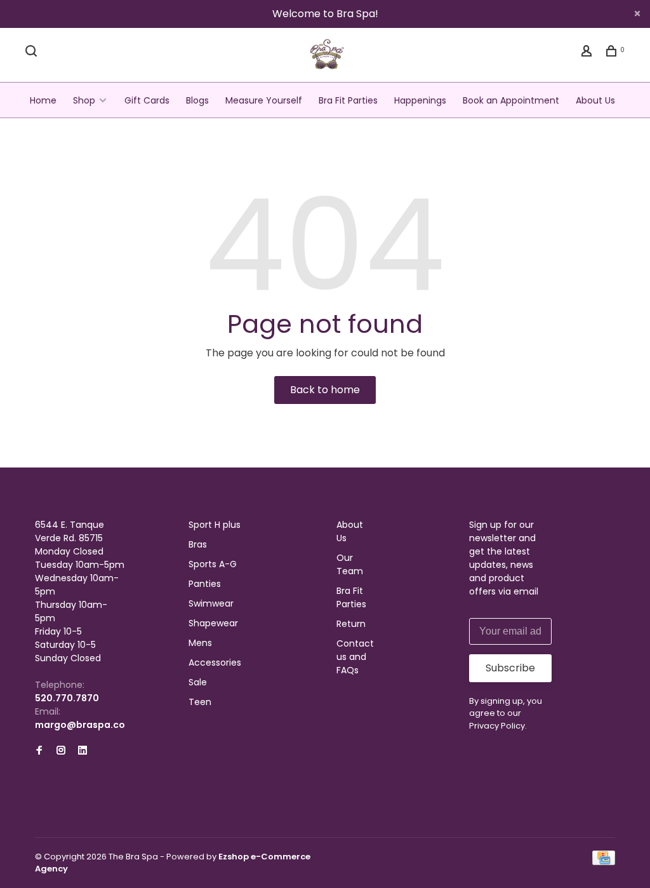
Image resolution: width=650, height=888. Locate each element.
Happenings (420, 100)
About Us (595, 100)
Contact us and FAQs (355, 656)
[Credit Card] (603, 862)
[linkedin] (82, 750)
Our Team (349, 564)
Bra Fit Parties (348, 100)
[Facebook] (39, 750)
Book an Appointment (511, 100)
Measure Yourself (263, 100)
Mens (200, 642)
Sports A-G (213, 564)
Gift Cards (146, 100)
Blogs (197, 100)
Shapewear (213, 623)
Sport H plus (215, 524)
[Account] (588, 52)
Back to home (325, 389)
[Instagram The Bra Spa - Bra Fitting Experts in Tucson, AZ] (60, 750)
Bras (198, 544)
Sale (198, 682)
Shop (84, 100)
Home (43, 100)
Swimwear (211, 603)
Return (351, 623)
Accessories (215, 662)
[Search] (32, 52)
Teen (200, 702)
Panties (205, 583)
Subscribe (510, 668)
